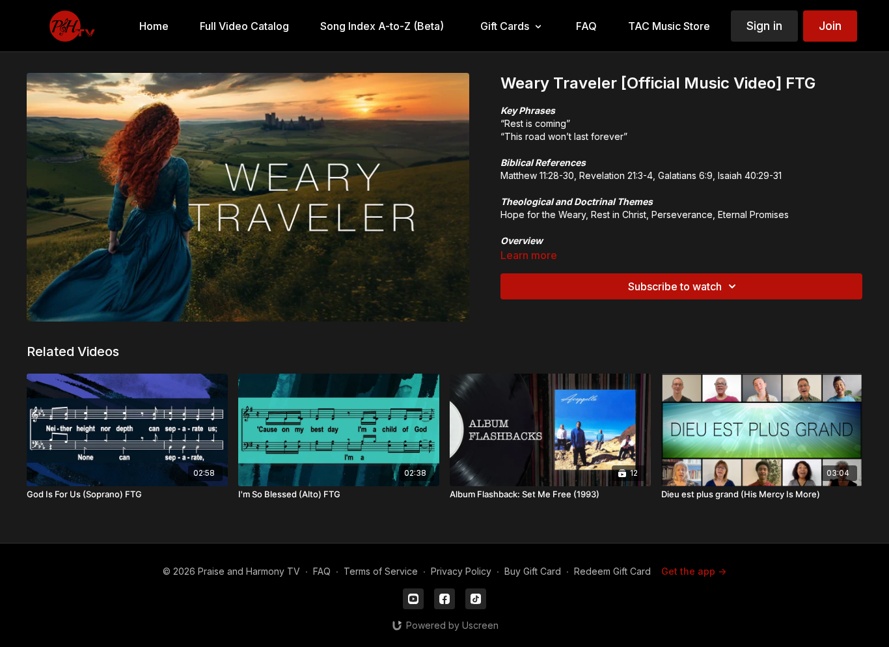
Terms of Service (381, 571)
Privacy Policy (461, 571)
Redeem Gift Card (612, 571)
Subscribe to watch (675, 286)
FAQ (322, 571)
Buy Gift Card (532, 571)
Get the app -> (693, 571)
